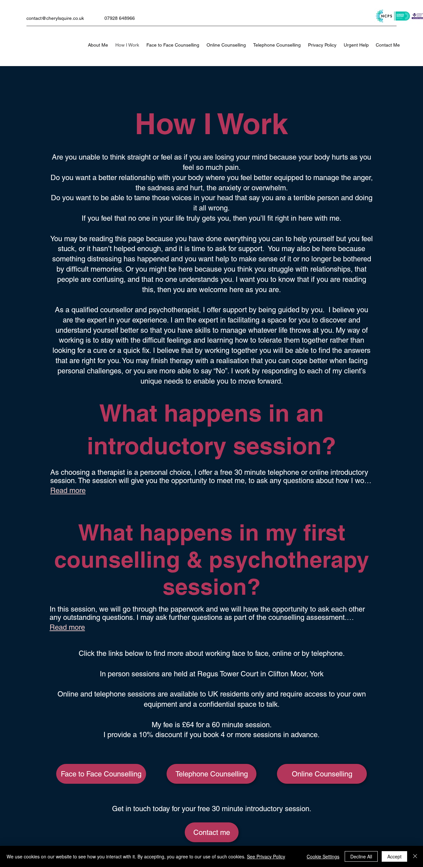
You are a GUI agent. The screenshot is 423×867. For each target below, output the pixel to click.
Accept (394, 856)
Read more (68, 490)
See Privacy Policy (266, 856)
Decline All (361, 856)
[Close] (415, 856)
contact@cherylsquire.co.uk (55, 18)
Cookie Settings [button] (323, 856)
